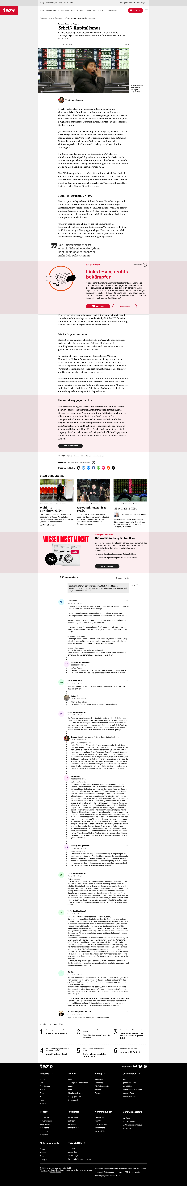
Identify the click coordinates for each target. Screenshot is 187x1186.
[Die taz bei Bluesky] (140, 1067)
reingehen (44, 1135)
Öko (50, 18)
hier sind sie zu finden (83, 590)
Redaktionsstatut (111, 1169)
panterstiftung (128, 1093)
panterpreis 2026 (130, 1096)
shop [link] (60, 3)
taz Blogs (126, 1118)
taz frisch (71, 1121)
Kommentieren (73, 462)
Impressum (119, 1172)
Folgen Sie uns (127, 1066)
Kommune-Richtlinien (128, 1169)
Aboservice (72, 1152)
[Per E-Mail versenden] (78, 468)
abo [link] (121, 3)
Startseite (43, 18)
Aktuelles (99, 1079)
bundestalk (44, 1117)
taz (46, 1066)
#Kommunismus (98, 456)
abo (124, 1079)
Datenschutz (109, 1172)
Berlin (42, 1096)
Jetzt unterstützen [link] (70, 446)
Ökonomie (58, 18)
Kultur (42, 1090)
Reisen (42, 1149)
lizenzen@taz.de (55, 1172)
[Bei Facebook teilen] (93, 468)
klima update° (45, 1124)
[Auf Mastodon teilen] (83, 468)
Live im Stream (101, 1124)
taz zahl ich (127, 1086)
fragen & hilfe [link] (68, 3)
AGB (127, 1172)
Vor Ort (98, 1121)
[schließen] (145, 265)
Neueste (119, 578)
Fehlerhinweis (85, 462)
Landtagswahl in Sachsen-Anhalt (78, 1084)
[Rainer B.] (67, 698)
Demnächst (99, 1117)
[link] (42, 10)
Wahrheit (43, 1103)
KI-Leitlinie (141, 1169)
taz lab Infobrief (74, 1128)
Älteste (126, 578)
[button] (146, 10)
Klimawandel (73, 1100)
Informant (99, 1172)
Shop (42, 1156)
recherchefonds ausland (132, 1090)
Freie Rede (44, 1131)
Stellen (98, 1090)
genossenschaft (129, 1083)
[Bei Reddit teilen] (108, 468)
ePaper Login (73, 1155)
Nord (42, 1100)
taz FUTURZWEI (129, 1121)
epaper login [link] (141, 3)
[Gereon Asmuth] (67, 739)
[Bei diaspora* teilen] (103, 468)
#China (69, 456)
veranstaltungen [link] (51, 3)
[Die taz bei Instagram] (145, 1067)
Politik (42, 1079)
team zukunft (73, 1117)
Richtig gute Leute (75, 1096)
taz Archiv (127, 1128)
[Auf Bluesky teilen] (88, 468)
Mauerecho (44, 1128)
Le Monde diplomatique (132, 1125)
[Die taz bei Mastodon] (135, 1067)
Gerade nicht (137, 265)
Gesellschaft (45, 1086)
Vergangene (100, 1128)
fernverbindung (46, 1121)
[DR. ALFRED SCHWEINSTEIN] (61, 1013)
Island (70, 1079)
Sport (42, 1093)
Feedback (72, 1149)
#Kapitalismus (86, 456)
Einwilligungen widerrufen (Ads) (107, 1175)
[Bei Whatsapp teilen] (98, 468)
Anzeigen (43, 1159)
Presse (98, 1093)
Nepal (70, 1090)
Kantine (43, 1153)
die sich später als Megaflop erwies (81, 186)
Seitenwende (134, 1172)
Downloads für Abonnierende (79, 1159)
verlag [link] (42, 3)
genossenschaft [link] (129, 3)
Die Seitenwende (102, 1086)
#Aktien (76, 456)
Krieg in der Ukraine (75, 1093)
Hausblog (99, 1083)
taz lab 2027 (100, 1131)
